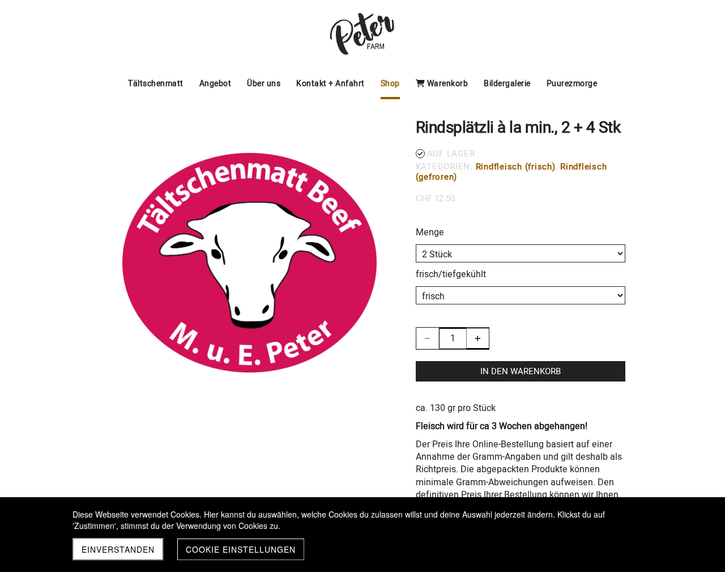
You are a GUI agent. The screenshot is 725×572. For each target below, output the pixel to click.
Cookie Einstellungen (241, 549)
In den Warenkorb (520, 371)
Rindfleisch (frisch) (516, 166)
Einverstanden (118, 549)
